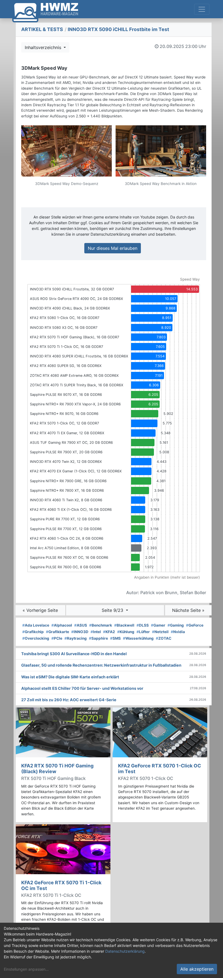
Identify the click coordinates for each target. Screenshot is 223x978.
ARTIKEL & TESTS (42, 29)
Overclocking (35, 638)
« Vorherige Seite (40, 610)
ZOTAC (163, 638)
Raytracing (75, 638)
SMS (115, 638)
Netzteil (160, 632)
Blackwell (124, 625)
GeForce (194, 625)
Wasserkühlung (138, 638)
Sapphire (98, 638)
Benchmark (100, 625)
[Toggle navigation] (201, 9)
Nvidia (178, 632)
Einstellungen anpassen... (26, 969)
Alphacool (61, 625)
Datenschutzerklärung (125, 951)
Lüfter (143, 632)
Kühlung (125, 632)
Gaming (176, 625)
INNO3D (79, 632)
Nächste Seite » (188, 610)
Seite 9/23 (113, 610)
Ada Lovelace (35, 625)
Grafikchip (33, 632)
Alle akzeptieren (196, 969)
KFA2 (109, 632)
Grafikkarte (57, 632)
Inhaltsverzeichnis (44, 47)
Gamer (158, 625)
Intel (96, 632)
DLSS (143, 625)
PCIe (56, 638)
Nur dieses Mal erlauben (112, 248)
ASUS (80, 625)
